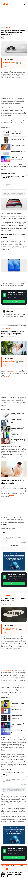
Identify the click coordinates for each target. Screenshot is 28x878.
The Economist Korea (6, 670)
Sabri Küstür (5, 602)
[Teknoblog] (6, 4)
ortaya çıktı (6, 376)
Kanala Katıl (14, 301)
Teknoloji (8, 27)
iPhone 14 (9, 246)
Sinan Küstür (5, 37)
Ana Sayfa (2, 27)
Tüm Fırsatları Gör (13, 190)
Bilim (7, 868)
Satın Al (7, 179)
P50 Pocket (11, 495)
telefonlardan (10, 371)
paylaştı (21, 77)
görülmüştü (4, 75)
